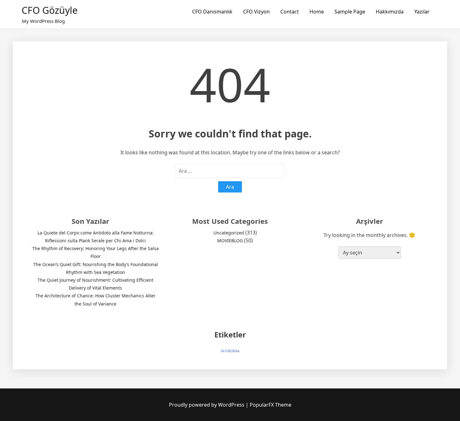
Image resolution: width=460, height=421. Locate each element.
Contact (289, 11)
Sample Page (350, 11)
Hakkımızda (390, 11)
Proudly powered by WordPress (207, 404)
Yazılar (422, 11)
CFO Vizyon (256, 11)
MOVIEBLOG (230, 241)
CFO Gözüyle (50, 10)
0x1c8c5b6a (230, 351)
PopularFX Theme (270, 404)
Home (316, 11)
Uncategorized (228, 233)
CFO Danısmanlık (212, 11)
